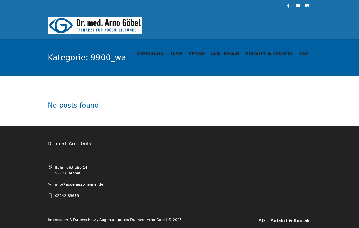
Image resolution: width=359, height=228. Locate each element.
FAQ (260, 220)
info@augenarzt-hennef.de (79, 184)
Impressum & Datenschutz (72, 220)
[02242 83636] (306, 5)
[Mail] (297, 5)
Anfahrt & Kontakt (291, 220)
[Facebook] (288, 5)
